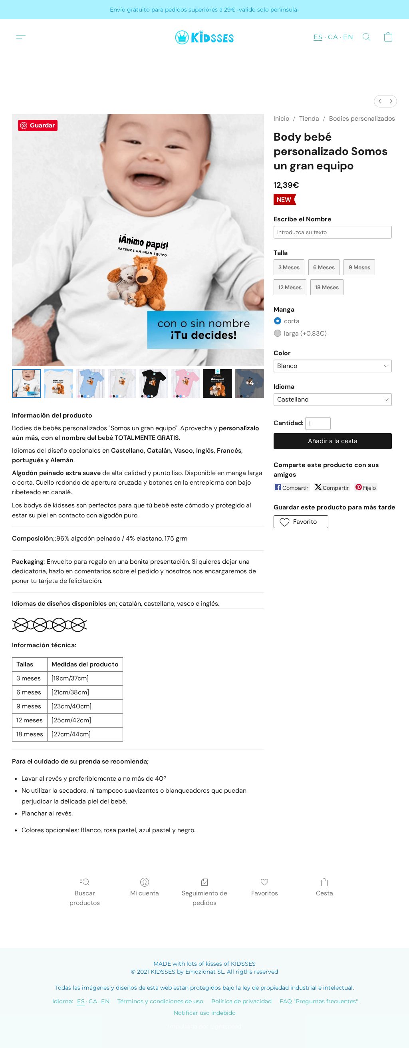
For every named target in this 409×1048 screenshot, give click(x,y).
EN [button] (348, 37)
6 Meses (324, 267)
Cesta (324, 893)
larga (305, 333)
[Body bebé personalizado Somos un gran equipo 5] (185, 383)
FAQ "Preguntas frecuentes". (319, 1001)
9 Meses (359, 267)
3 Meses (289, 267)
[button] (204, 37)
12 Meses (290, 287)
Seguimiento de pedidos (204, 898)
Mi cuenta (144, 893)
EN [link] (105, 1001)
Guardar (42, 125)
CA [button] (333, 37)
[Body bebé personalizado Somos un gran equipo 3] (122, 383)
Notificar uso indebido (205, 1012)
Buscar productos (84, 898)
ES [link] (81, 1001)
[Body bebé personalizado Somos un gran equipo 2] (90, 383)
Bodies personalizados (362, 118)
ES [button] (318, 37)
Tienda (309, 118)
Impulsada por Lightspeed (204, 1026)
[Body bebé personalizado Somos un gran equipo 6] (217, 383)
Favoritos (264, 893)
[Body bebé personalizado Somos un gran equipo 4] (153, 383)
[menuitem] (379, 101)
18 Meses (327, 287)
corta (292, 321)
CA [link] (93, 1001)
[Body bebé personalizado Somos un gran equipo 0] (26, 383)
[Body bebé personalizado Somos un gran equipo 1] (58, 383)
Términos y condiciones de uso (160, 1001)
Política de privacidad (241, 1001)
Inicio (281, 118)
